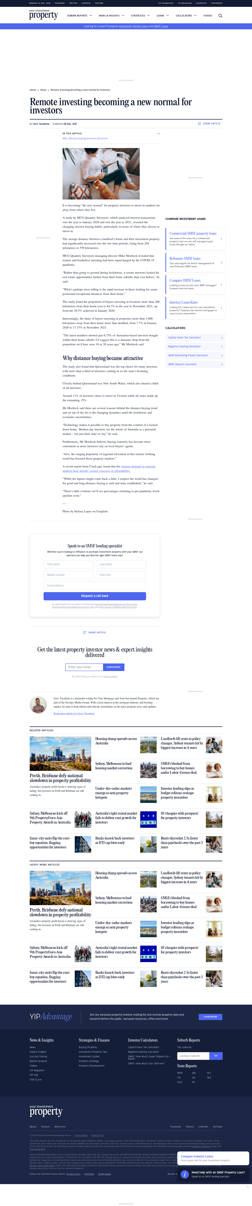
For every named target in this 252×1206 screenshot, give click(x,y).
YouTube (217, 1127)
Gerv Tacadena (41, 124)
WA (194, 1073)
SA (193, 1078)
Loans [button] (161, 16)
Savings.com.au (73, 1174)
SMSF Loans (161, 26)
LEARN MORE (210, 1017)
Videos (207, 16)
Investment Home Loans (133, 26)
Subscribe (114, 667)
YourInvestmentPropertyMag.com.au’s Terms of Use (116, 604)
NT (193, 1082)
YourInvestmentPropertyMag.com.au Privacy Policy (73, 607)
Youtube (99, 3)
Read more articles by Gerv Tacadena (74, 713)
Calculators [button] (184, 16)
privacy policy (110, 676)
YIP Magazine (185, 3)
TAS (209, 1078)
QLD (179, 1082)
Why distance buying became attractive (85, 138)
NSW (180, 1073)
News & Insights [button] (110, 16)
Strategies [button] (138, 16)
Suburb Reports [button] (77, 16)
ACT (209, 1073)
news (43, 90)
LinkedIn (86, 3)
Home (33, 90)
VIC (179, 1078)
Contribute (217, 3)
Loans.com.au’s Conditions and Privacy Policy (118, 607)
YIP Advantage (165, 3)
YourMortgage (104, 1174)
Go (216, 1056)
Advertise (201, 3)
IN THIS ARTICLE (72, 134)
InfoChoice (89, 1174)
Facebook (60, 3)
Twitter (73, 3)
